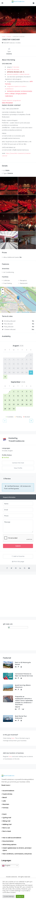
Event (4, 814)
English (7, 865)
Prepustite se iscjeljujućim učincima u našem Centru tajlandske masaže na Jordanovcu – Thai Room (24, 700)
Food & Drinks (7, 794)
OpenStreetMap (25, 312)
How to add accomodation (11, 838)
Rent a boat (6, 831)
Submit (18, 546)
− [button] (2, 292)
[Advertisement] (18, 596)
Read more (6, 785)
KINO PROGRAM (7, 103)
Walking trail (7, 824)
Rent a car (6, 828)
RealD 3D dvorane (13, 69)
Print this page (18, 561)
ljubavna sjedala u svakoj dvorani (18, 74)
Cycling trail (6, 817)
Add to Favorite (18, 556)
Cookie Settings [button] (9, 896)
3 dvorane (15, 67)
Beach (4, 797)
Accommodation (8, 791)
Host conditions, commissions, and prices (17, 854)
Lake (4, 801)
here (12, 738)
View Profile (18, 468)
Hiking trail (6, 821)
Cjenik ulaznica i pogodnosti (11, 100)
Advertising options (9, 844)
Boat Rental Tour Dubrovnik (21, 717)
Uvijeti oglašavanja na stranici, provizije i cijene (17, 849)
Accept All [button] (20, 896)
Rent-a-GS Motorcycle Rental (23, 663)
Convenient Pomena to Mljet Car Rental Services (24, 675)
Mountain (5, 804)
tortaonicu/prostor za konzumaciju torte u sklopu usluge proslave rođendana (18, 93)
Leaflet (18, 312)
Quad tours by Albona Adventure (22, 686)
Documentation (8, 841)
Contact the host (18, 463)
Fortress (5, 808)
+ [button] (2, 289)
